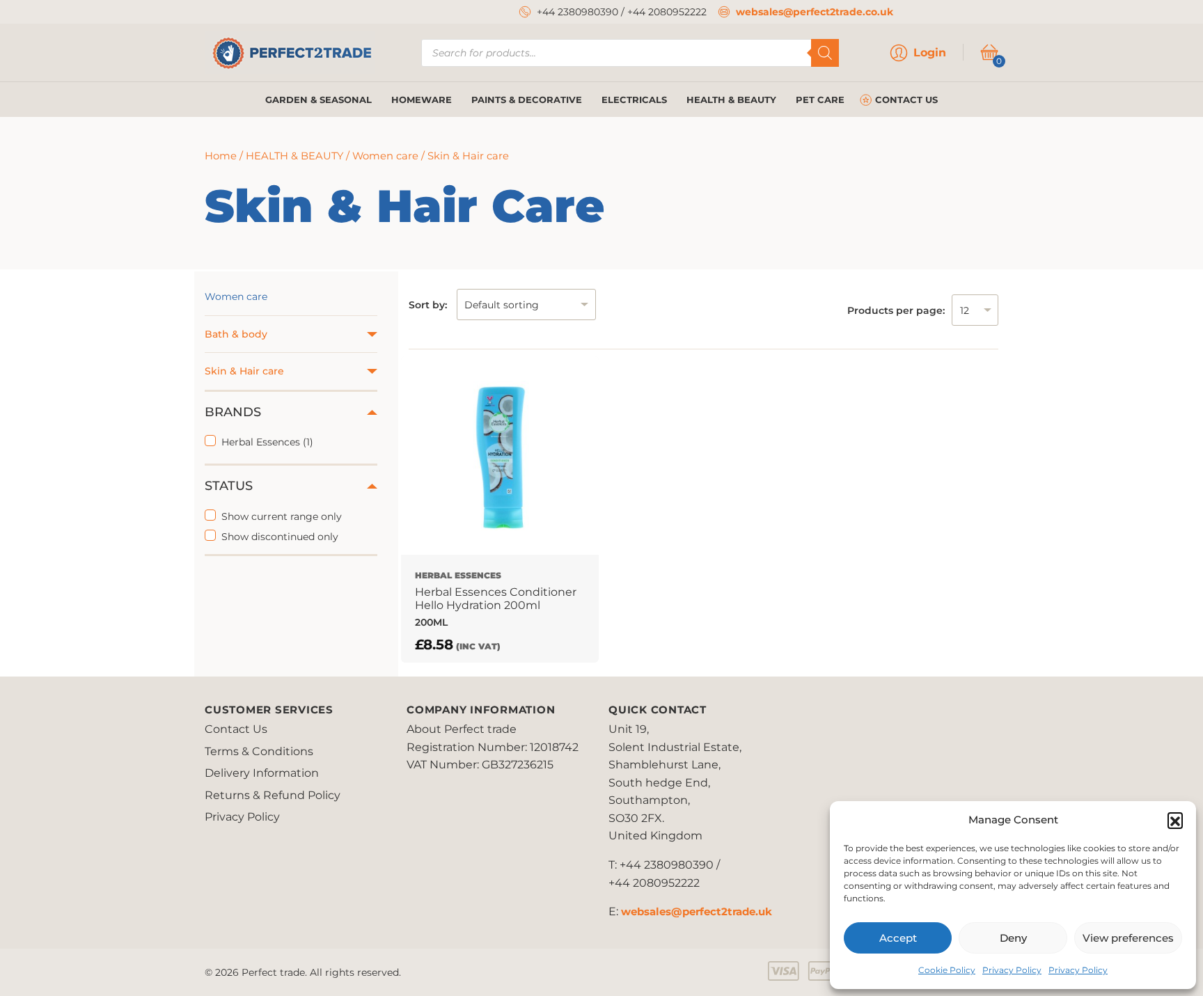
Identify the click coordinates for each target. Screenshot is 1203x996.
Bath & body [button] (236, 334)
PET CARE (820, 99)
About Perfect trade (462, 729)
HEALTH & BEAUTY (731, 99)
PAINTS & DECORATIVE (526, 99)
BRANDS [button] (233, 412)
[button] (1175, 820)
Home (221, 156)
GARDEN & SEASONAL (318, 99)
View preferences (1128, 937)
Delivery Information (262, 773)
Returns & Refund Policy (272, 795)
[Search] (825, 53)
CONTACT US (906, 99)
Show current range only (281, 516)
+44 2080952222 (667, 12)
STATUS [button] (229, 485)
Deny (1013, 937)
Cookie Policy (946, 970)
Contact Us (236, 729)
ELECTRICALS (634, 99)
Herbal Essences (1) (267, 442)
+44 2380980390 (577, 12)
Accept (898, 937)
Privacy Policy (1011, 970)
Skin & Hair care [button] (244, 371)
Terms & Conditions (259, 751)
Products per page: (896, 310)
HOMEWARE (421, 99)
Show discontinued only (279, 536)
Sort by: (428, 305)
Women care (385, 156)
